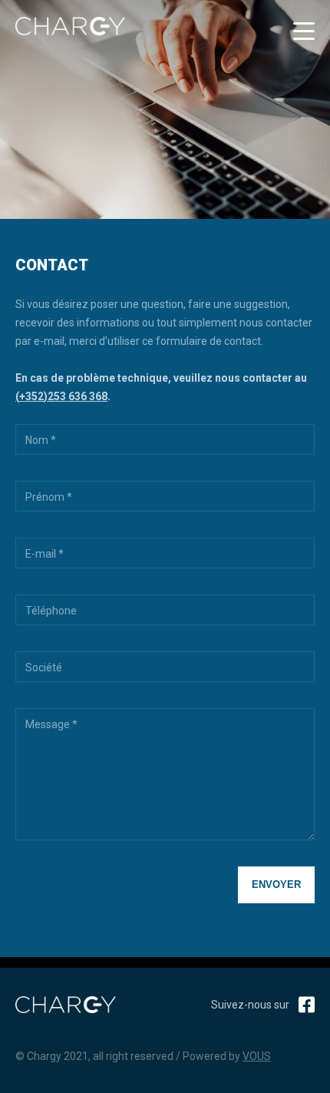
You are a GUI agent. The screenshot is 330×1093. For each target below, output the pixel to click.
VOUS (257, 1056)
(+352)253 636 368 (61, 396)
